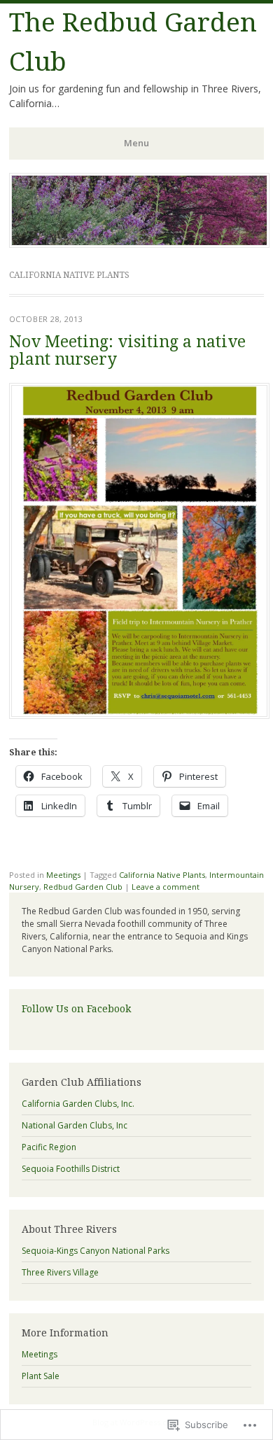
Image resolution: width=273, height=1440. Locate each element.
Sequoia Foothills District (71, 1169)
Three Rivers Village (60, 1272)
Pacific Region (49, 1147)
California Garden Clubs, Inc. (78, 1104)
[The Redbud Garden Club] (139, 243)
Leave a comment (166, 886)
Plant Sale (40, 1376)
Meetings (63, 874)
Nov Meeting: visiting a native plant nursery (127, 351)
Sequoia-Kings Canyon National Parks (95, 1251)
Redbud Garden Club (82, 886)
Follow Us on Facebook (76, 1008)
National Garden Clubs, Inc (74, 1125)
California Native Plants (162, 874)
